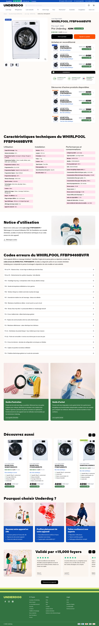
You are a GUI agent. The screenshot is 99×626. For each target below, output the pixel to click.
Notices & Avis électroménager (53, 613)
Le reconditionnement (34, 604)
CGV (68, 600)
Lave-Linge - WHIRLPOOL (30, 13)
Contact (48, 606)
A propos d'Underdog (34, 600)
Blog (47, 602)
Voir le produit (62, 37)
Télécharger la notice (11, 239)
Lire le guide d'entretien (12, 417)
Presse (30, 617)
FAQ (47, 600)
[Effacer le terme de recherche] (82, 6)
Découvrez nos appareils (49, 582)
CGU (68, 602)
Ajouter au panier (84, 37)
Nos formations (33, 615)
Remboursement (70, 608)
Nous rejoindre (32, 613)
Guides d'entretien (50, 611)
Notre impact (32, 602)
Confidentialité (70, 606)
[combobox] (55, 5)
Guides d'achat (49, 608)
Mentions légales (70, 604)
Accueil (5, 13)
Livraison (31, 608)
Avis (47, 604)
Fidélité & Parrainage (34, 611)
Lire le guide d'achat (57, 417)
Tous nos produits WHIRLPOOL (15, 13)
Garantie (31, 606)
